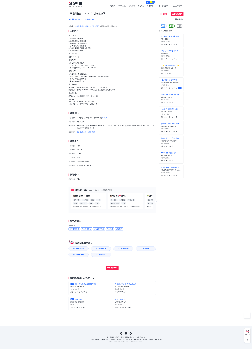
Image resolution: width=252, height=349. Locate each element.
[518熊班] (75, 4)
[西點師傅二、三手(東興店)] (171, 142)
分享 (163, 26)
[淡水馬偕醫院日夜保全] (171, 156)
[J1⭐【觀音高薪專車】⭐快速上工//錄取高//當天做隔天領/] (171, 69)
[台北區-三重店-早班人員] (171, 113)
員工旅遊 (110, 229)
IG (121, 333)
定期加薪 (119, 229)
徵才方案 (150, 6)
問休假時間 (80, 248)
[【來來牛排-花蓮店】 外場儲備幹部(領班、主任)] (171, 40)
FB (126, 333)
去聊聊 (165, 14)
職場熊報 (131, 6)
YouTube (131, 333)
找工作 (112, 6)
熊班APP (247, 334)
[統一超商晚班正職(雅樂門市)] (90, 288)
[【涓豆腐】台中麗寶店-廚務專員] (171, 98)
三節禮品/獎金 (99, 229)
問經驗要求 (102, 248)
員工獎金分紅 (86, 229)
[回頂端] (247, 315)
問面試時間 (125, 248)
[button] (156, 201)
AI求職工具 (122, 6)
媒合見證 (141, 6)
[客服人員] (90, 303)
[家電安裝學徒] (134, 303)
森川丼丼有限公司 (94, 26)
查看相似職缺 (177, 14)
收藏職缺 (180, 19)
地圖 (105, 118)
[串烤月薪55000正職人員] (171, 55)
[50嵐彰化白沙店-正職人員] (171, 171)
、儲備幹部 (91, 132)
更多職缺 (89, 19)
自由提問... (102, 254)
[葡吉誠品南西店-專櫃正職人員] (134, 288)
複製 (180, 26)
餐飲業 (87, 26)
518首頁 (77, 26)
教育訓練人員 (81, 132)
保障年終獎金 (74, 229)
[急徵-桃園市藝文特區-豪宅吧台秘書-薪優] (171, 127)
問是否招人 (147, 248)
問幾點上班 (80, 254)
